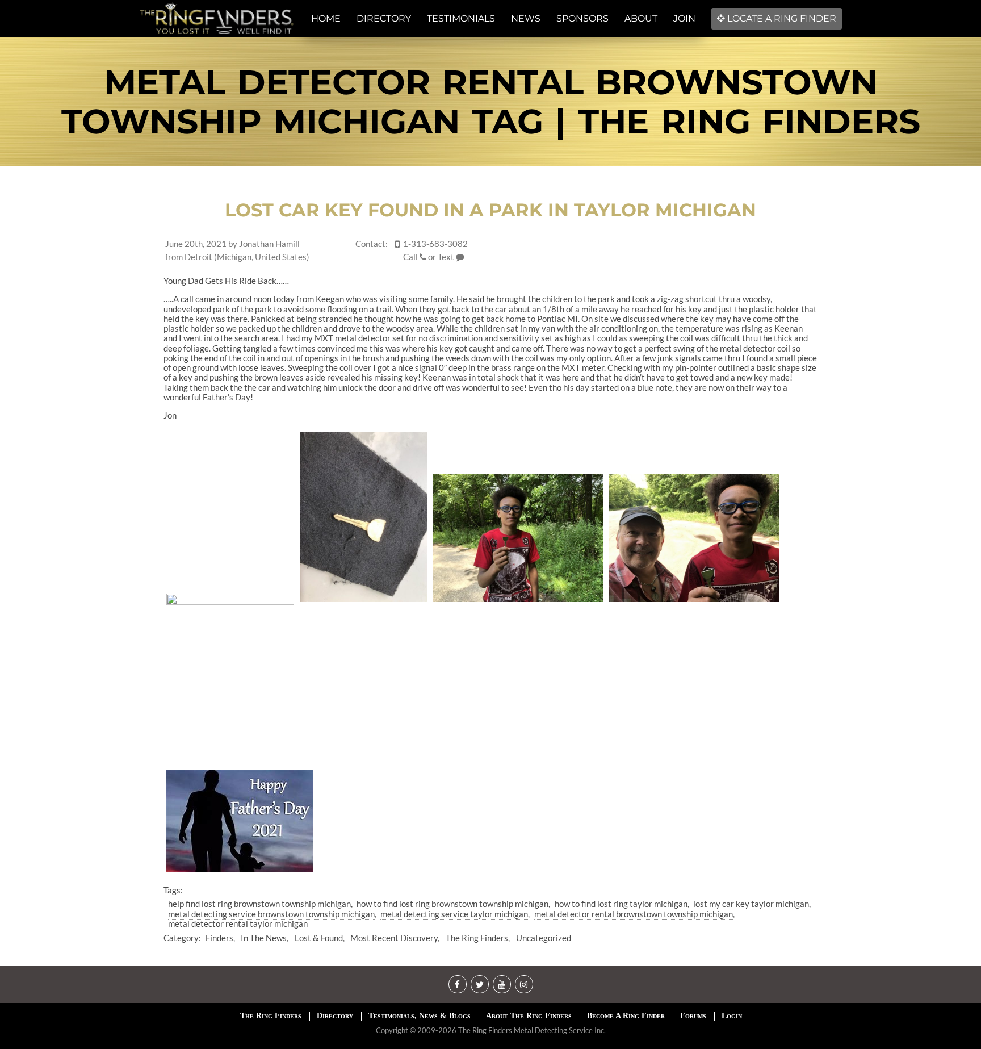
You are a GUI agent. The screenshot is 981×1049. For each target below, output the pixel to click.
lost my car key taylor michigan (751, 903)
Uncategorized (543, 938)
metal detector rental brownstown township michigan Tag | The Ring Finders (490, 101)
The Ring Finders (477, 938)
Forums (693, 1016)
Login (732, 1016)
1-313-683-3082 (435, 244)
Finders (219, 938)
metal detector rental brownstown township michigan (633, 914)
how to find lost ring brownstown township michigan (452, 903)
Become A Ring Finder (626, 1016)
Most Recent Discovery (394, 938)
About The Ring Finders (529, 1016)
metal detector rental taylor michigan (238, 923)
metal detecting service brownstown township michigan (271, 914)
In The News (264, 938)
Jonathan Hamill (269, 244)
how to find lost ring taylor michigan (621, 903)
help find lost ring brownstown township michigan (259, 903)
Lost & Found (319, 938)
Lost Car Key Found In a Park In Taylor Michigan (490, 210)
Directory (335, 1016)
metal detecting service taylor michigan (454, 914)
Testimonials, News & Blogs (419, 1016)
